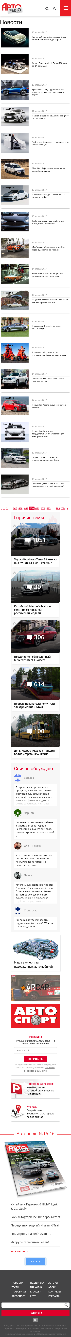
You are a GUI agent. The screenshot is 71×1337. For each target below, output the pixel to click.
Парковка (36, 1287)
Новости (7, 30)
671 (37, 508)
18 (13, 187)
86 (13, 214)
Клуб (33, 1296)
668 (20, 508)
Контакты (54, 1291)
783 (58, 508)
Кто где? (35, 1291)
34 (13, 371)
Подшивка (36, 1282)
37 (13, 108)
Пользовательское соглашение (21, 1334)
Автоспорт (18, 1296)
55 (13, 161)
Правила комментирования (52, 1334)
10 (13, 398)
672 (43, 508)
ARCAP (52, 1287)
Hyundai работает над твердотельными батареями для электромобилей (48, 434)
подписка (35, 1313)
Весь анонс (18, 1251)
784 (63, 508)
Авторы (53, 1282)
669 (26, 508)
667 (15, 508)
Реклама (53, 1296)
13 (13, 240)
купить (35, 1261)
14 (13, 266)
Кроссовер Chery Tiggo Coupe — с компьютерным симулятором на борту (48, 92)
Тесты (15, 1287)
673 (49, 508)
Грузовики (18, 1291)
